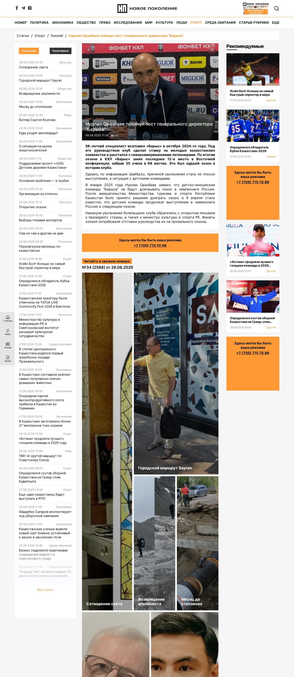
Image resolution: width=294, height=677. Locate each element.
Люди (181, 22)
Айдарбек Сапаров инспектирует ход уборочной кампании (45, 514)
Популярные (60, 50)
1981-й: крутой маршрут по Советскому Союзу (40, 458)
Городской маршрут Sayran (40, 80)
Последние (29, 50)
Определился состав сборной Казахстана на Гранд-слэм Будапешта (42, 477)
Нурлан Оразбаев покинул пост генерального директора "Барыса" (126, 35)
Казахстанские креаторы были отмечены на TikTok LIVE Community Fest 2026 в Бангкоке (44, 302)
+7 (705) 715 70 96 (150, 245)
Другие (271, 100)
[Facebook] (17, 9)
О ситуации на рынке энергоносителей (35, 148)
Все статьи (45, 589)
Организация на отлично (38, 194)
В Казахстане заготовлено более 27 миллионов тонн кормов (45, 423)
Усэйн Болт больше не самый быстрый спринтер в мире (42, 266)
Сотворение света (33, 67)
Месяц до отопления (35, 107)
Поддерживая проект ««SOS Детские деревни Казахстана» (43, 165)
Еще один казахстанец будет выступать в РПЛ (42, 496)
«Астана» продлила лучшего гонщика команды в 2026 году (43, 441)
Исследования (128, 22)
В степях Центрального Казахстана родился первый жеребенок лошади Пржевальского (41, 355)
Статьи (23, 35)
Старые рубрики (254, 22)
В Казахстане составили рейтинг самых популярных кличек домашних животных (45, 378)
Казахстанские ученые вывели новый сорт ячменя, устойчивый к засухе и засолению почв (44, 533)
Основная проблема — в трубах (44, 181)
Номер (21, 22)
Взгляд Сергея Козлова (37, 120)
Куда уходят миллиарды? (38, 133)
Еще (275, 22)
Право (105, 22)
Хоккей (57, 35)
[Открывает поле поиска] (276, 8)
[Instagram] (30, 9)
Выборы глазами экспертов (40, 220)
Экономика (62, 22)
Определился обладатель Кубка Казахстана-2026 (44, 283)
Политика (39, 22)
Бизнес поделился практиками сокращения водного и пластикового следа (43, 554)
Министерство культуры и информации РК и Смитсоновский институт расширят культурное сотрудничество (39, 327)
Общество (86, 22)
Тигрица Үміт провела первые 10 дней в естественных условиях (45, 574)
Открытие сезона (32, 207)
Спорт (196, 22)
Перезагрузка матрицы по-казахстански (40, 248)
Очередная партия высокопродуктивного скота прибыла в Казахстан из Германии (41, 402)
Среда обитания (220, 22)
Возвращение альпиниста (39, 93)
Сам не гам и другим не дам (41, 233)
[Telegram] (23, 9)
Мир (149, 22)
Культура (164, 22)
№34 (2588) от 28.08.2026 (107, 267)
